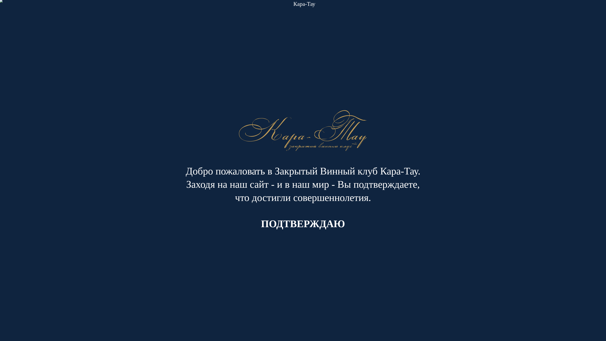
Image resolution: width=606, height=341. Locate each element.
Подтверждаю (303, 223)
